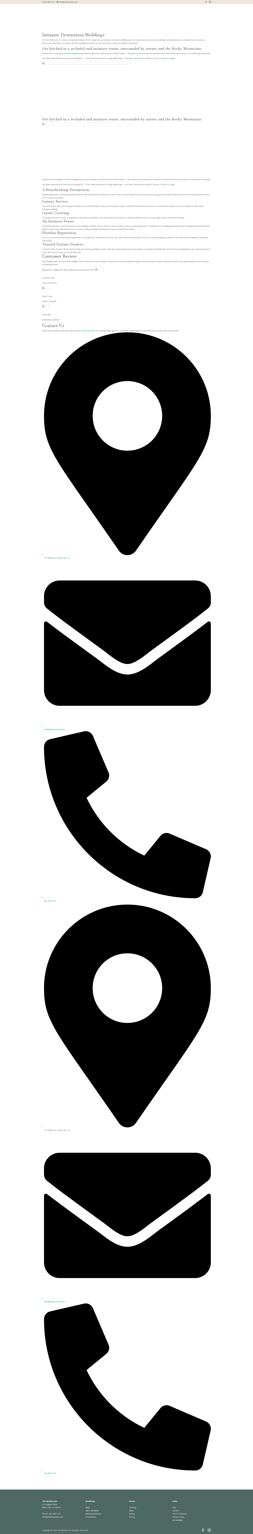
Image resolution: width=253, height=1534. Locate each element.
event (65, 58)
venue (137, 58)
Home (164, 12)
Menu (131, 1510)
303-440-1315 (55, 1513)
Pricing (132, 1517)
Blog (88, 1507)
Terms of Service (179, 1513)
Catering (196, 12)
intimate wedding (71, 53)
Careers (175, 1510)
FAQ (174, 1507)
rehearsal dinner (88, 330)
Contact (207, 12)
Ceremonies (91, 1517)
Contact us (164, 58)
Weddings (174, 12)
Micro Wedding (92, 1510)
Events (132, 1513)
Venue (185, 12)
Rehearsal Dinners (93, 1513)
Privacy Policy (178, 1517)
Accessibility (177, 1520)
